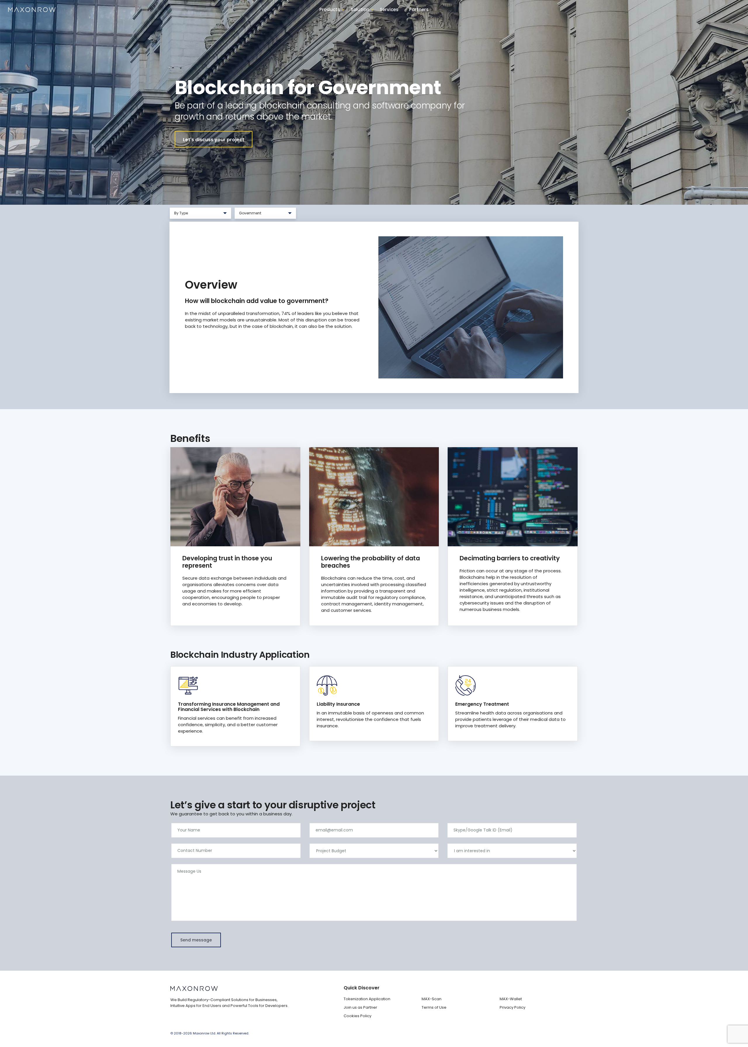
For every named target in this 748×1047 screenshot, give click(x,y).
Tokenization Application (367, 999)
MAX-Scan (431, 999)
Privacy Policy (512, 1007)
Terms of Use (434, 1007)
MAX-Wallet (511, 999)
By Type (193, 215)
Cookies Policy (357, 1016)
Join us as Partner (360, 1007)
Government (255, 215)
